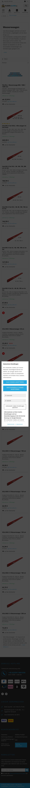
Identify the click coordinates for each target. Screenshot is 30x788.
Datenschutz (10, 424)
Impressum (19, 424)
